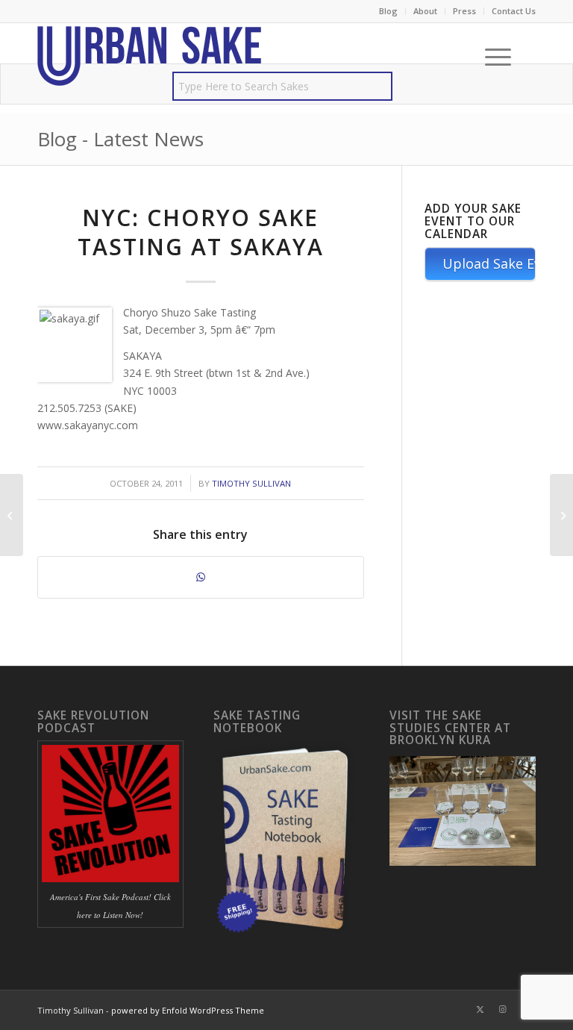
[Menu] (490, 56)
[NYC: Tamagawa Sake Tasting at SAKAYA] (11, 515)
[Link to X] (480, 1009)
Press (464, 10)
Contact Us (514, 10)
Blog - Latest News (120, 138)
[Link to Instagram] (502, 1009)
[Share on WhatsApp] (200, 577)
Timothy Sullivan (251, 483)
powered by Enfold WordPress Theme (187, 1010)
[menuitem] (389, 11)
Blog (388, 10)
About (425, 10)
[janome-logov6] (149, 56)
